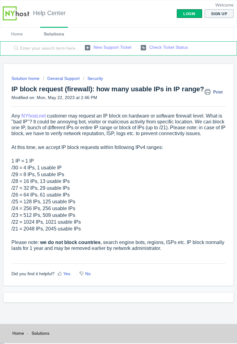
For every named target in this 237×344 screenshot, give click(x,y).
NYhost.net (33, 115)
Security (95, 78)
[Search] (14, 48)
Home (17, 33)
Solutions (54, 33)
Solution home (26, 78)
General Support (63, 78)
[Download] (107, 168)
